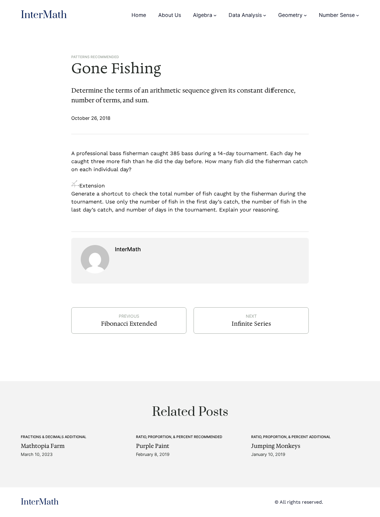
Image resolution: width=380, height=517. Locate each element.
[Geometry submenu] (305, 15)
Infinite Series (251, 323)
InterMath (44, 15)
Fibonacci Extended (129, 323)
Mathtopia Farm (43, 446)
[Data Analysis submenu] (264, 15)
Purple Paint (152, 446)
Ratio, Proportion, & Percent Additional (291, 437)
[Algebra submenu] (215, 15)
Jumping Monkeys (275, 446)
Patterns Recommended (95, 57)
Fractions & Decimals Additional (53, 437)
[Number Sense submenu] (357, 15)
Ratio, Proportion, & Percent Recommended (179, 437)
